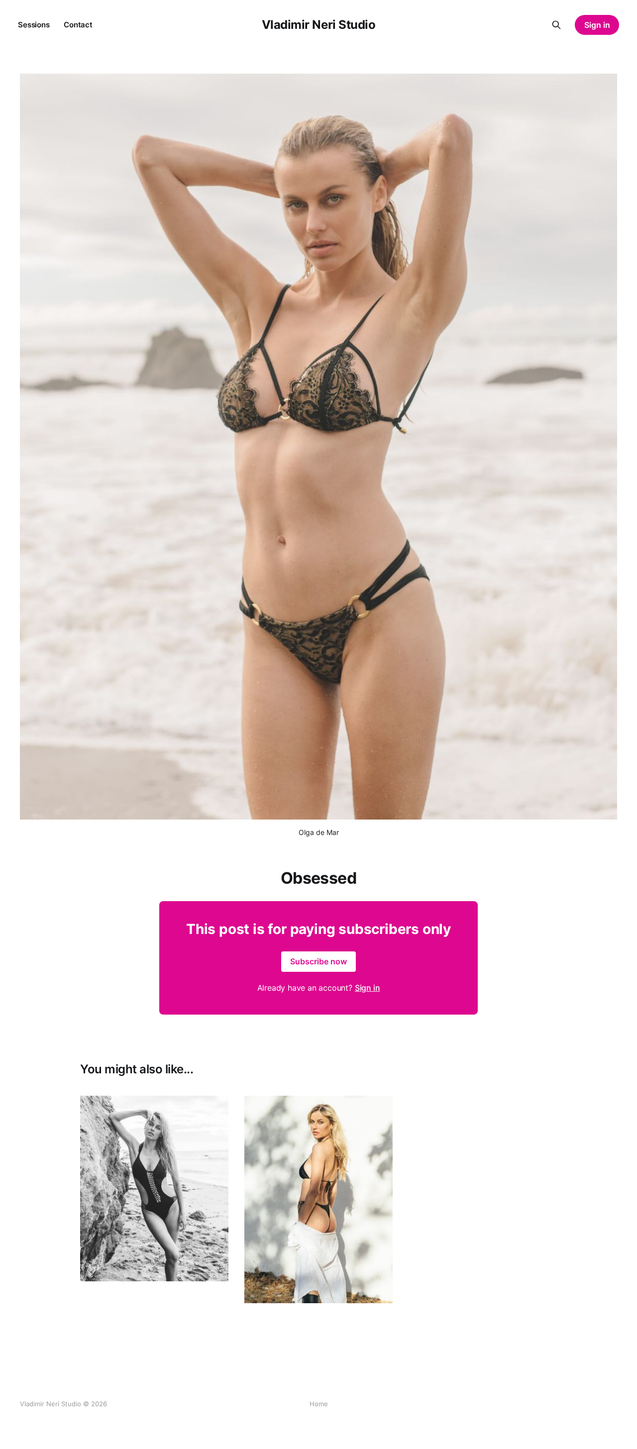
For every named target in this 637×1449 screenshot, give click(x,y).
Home (319, 1404)
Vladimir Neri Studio (318, 25)
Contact (78, 24)
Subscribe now (318, 961)
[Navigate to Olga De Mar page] (154, 1188)
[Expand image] (213, 1266)
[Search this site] (556, 24)
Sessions (34, 24)
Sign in (597, 25)
